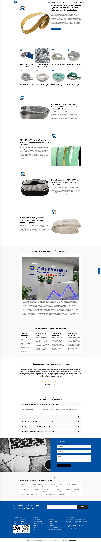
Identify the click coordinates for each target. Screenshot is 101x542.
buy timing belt (33, 484)
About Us (61, 2)
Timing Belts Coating (37, 521)
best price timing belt (35, 486)
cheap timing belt (60, 484)
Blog (71, 2)
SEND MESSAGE (63, 465)
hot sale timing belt (67, 486)
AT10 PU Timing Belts (58, 64)
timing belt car (76, 491)
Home (49, 2)
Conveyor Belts (52, 525)
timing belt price (51, 484)
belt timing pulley (46, 491)
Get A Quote (57, 29)
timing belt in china (42, 484)
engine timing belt (24, 491)
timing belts (76, 489)
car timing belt (52, 494)
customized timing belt (71, 484)
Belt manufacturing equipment (55, 529)
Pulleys (35, 529)
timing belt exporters (25, 486)
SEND (83, 507)
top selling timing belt (25, 489)
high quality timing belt (47, 486)
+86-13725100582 (77, 525)
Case (67, 2)
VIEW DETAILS (27, 55)
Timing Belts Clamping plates (27, 65)
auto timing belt (44, 494)
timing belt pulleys (34, 494)
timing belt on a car (25, 494)
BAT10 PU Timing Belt (74, 85)
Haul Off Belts (51, 519)
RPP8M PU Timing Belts (58, 85)
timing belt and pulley (57, 491)
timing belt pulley (67, 491)
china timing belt (24, 484)
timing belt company (36, 489)
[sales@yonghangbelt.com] (99, 269)
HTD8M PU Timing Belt (74, 64)
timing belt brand (68, 489)
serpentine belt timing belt (35, 491)
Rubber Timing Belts (53, 521)
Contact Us (81, 2)
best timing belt (57, 486)
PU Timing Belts (36, 519)
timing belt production (58, 489)
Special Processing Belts (54, 527)
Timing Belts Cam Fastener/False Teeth (42, 65)
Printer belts (36, 525)
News (75, 2)
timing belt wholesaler (47, 489)
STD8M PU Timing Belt (43, 85)
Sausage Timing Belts (38, 523)
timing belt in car (61, 494)
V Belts (34, 527)
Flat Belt (50, 523)
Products (55, 2)
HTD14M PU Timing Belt (27, 85)
